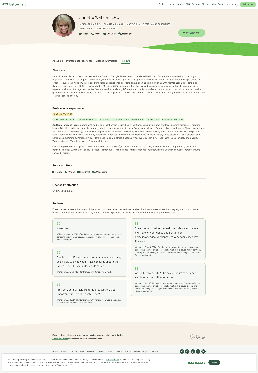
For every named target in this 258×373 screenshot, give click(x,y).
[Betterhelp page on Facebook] (181, 353)
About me (57, 61)
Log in (233, 4)
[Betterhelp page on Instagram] (186, 353)
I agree (214, 362)
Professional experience (79, 61)
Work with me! (191, 33)
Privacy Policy (112, 359)
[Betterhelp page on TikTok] (192, 353)
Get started (248, 4)
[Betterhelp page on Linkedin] (203, 353)
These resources (60, 338)
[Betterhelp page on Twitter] (197, 353)
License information (106, 61)
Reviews (125, 61)
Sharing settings (196, 362)
